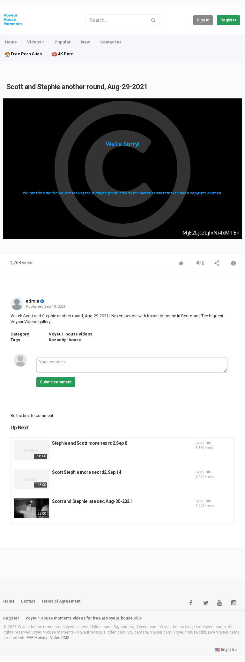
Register (228, 20)
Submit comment (55, 382)
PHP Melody (36, 637)
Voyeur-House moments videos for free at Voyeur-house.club (84, 618)
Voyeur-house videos (70, 334)
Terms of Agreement (60, 601)
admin (32, 301)
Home (11, 42)
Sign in (203, 20)
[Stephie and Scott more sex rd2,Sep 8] (31, 450)
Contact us (111, 42)
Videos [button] (34, 42)
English (227, 649)
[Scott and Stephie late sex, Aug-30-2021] (31, 508)
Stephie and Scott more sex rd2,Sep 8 (89, 443)
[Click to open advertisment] (122, 168)
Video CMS (59, 637)
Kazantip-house (65, 339)
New (85, 42)
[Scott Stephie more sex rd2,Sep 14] (31, 479)
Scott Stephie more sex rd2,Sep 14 (86, 472)
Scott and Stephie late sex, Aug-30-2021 (92, 501)
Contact (28, 601)
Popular (63, 42)
